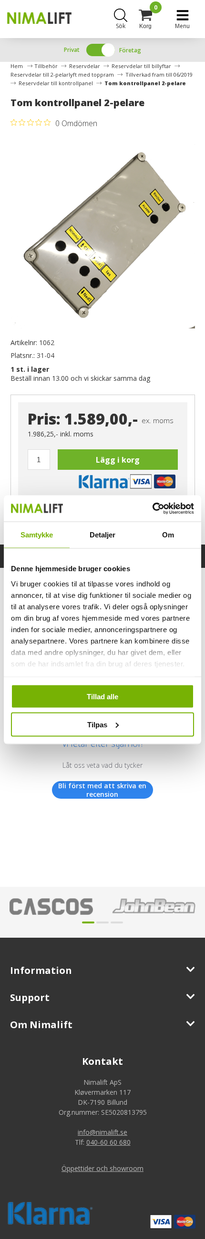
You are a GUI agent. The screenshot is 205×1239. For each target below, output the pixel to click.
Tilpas (97, 724)
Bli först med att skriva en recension (102, 790)
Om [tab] (168, 535)
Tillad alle (102, 697)
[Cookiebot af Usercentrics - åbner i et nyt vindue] (152, 508)
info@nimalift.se (102, 1132)
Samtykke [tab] (36, 535)
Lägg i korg (118, 460)
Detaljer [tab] (103, 535)
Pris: (44, 418)
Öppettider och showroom (103, 1168)
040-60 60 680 (108, 1142)
